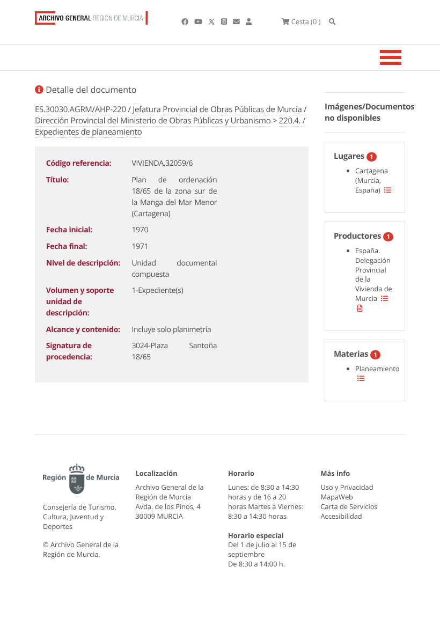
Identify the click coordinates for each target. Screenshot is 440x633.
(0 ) (305, 21)
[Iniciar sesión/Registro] (249, 21)
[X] (212, 21)
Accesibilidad (341, 516)
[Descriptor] (360, 308)
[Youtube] (198, 21)
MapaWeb (337, 497)
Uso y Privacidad (347, 487)
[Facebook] (185, 21)
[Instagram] (225, 21)
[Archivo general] (91, 15)
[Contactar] (237, 21)
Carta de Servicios (349, 506)
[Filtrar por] (387, 190)
